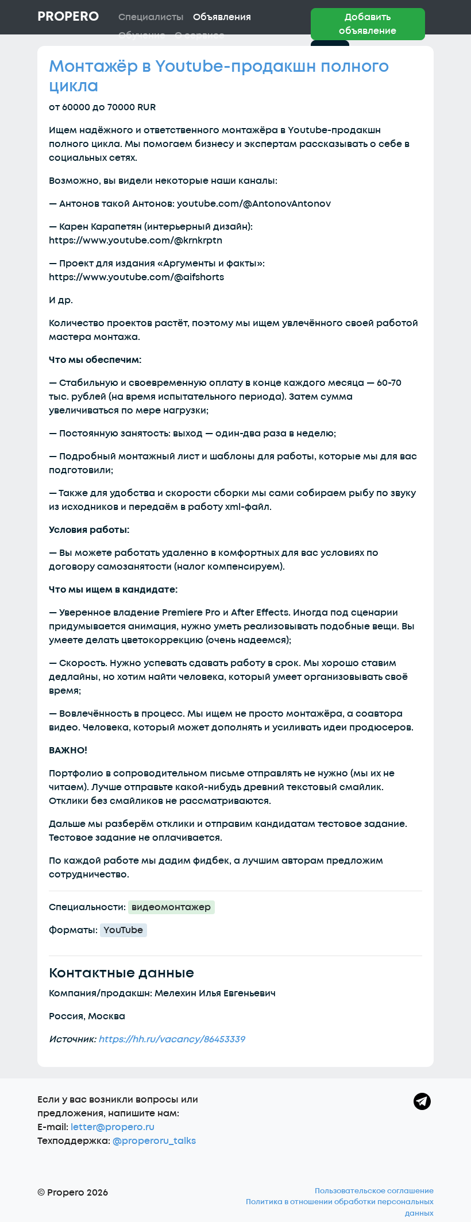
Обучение (141, 35)
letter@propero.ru (113, 1127)
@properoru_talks (154, 1141)
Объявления (222, 17)
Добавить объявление (367, 24)
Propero (68, 16)
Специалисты (151, 17)
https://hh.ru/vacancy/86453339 (171, 1039)
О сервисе (200, 35)
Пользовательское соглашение (374, 1191)
